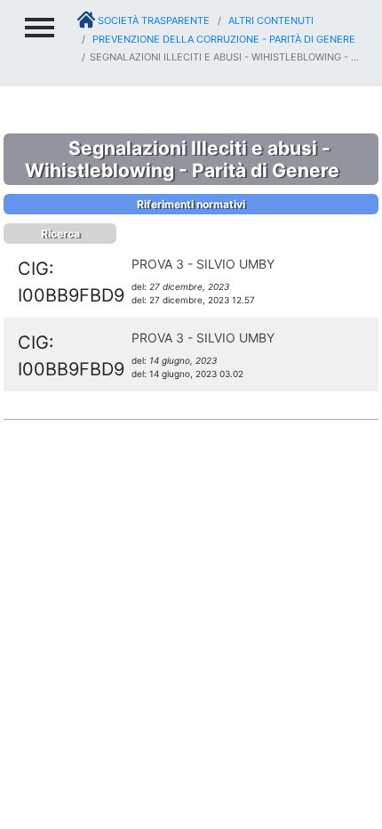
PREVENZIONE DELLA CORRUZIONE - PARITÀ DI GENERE (222, 39)
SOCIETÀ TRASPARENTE (152, 20)
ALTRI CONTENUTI (270, 20)
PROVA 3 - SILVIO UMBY (203, 263)
